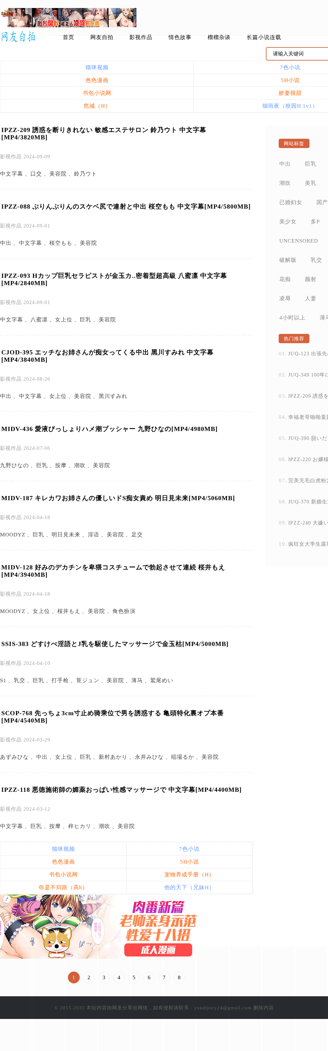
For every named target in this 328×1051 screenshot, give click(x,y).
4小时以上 (292, 318)
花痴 (285, 279)
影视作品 (140, 37)
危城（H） (97, 106)
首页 (68, 37)
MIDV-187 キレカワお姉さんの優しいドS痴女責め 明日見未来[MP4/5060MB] (118, 497)
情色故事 (180, 37)
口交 (36, 174)
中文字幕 (11, 174)
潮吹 (80, 465)
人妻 (310, 298)
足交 (137, 535)
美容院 (58, 174)
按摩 (61, 465)
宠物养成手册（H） (189, 875)
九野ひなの (14, 465)
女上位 (63, 320)
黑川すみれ (113, 396)
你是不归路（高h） (63, 887)
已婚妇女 (290, 202)
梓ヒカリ (79, 826)
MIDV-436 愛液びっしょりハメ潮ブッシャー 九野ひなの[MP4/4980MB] (109, 428)
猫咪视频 (97, 67)
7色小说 (189, 849)
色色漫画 (97, 80)
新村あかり (113, 757)
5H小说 (189, 862)
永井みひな (149, 757)
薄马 (137, 680)
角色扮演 (123, 611)
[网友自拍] (23, 36)
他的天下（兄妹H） (189, 887)
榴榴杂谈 (219, 37)
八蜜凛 (39, 320)
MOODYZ (12, 535)
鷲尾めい (161, 680)
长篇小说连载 (264, 37)
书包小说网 (97, 93)
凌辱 (285, 298)
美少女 (288, 222)
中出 (6, 243)
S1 (3, 680)
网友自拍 (101, 37)
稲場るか (182, 757)
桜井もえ (68, 611)
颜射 (310, 279)
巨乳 (85, 320)
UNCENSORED (298, 241)
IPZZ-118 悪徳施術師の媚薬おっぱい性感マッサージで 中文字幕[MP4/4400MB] (121, 789)
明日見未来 (66, 535)
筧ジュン (87, 680)
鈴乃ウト (85, 174)
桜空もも (60, 243)
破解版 (288, 260)
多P (315, 222)
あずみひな (14, 757)
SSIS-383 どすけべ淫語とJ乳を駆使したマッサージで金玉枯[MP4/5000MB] (115, 643)
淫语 (93, 535)
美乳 (310, 183)
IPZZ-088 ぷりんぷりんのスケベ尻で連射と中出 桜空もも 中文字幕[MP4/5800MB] (126, 206)
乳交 (19, 680)
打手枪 (60, 680)
